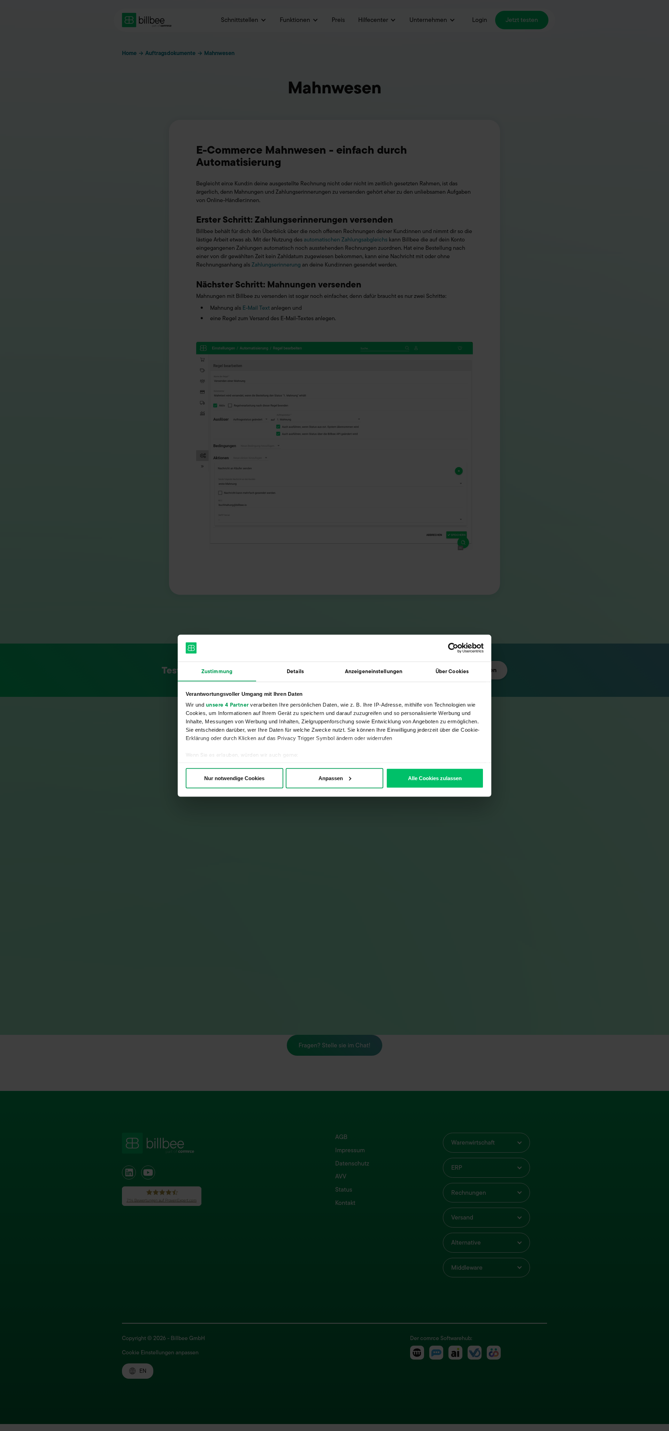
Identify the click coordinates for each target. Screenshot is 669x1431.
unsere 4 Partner (227, 705)
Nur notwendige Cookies (234, 778)
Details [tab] (295, 671)
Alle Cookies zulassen (435, 778)
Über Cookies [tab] (452, 671)
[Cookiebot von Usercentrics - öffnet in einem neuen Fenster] (453, 648)
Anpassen (330, 778)
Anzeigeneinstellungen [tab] (373, 671)
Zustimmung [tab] (216, 671)
